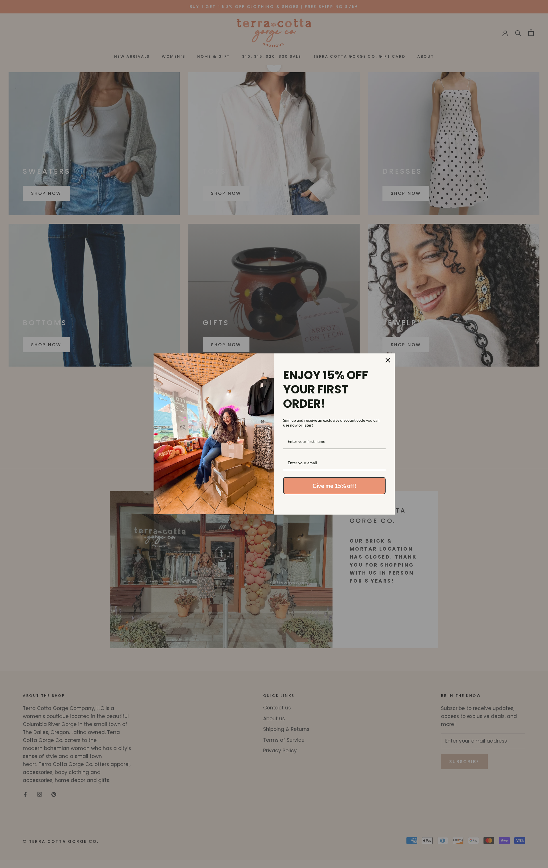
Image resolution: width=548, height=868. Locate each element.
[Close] (388, 360)
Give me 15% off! (334, 485)
